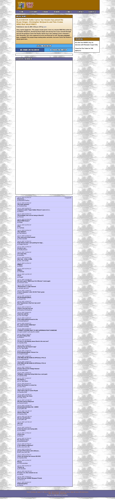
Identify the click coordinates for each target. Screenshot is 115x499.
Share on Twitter (59, 50)
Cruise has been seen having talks (27, 429)
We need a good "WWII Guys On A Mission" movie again (33, 281)
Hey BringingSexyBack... (24, 297)
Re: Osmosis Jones (23, 440)
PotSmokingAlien (22, 483)
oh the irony (20, 434)
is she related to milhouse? (25, 445)
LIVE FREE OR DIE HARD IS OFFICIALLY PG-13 (31, 357)
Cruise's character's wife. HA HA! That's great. (31, 292)
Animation (62, 492)
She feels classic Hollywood (25, 401)
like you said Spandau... (24, 418)
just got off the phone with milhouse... (28, 450)
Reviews (57, 12)
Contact (80, 12)
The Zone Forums (84, 492)
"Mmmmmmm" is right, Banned (26, 286)
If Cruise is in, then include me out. (27, 472)
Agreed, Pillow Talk (23, 412)
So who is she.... (22, 248)
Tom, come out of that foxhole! (26, 237)
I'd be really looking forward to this (27, 319)
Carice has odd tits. (23, 314)
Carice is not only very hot (25, 308)
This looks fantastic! (23, 204)
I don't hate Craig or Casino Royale (27, 390)
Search (91, 12)
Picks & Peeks (47, 492)
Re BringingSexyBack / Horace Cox (27, 352)
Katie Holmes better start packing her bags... (30, 242)
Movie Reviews (55, 492)
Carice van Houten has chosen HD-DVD (29, 456)
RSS (50, 493)
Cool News (33, 12)
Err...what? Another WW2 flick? (26, 325)
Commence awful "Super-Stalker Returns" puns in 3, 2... (33, 210)
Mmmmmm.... (21, 199)
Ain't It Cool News (30, 5)
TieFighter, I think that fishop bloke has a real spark (32, 374)
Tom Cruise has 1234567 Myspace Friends (29, 478)
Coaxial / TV (40, 492)
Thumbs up (20, 467)
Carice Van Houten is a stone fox (26, 385)
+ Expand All (67, 197)
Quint (26, 29)
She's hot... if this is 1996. (24, 259)
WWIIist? (20, 264)
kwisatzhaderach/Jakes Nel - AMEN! (27, 407)
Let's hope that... (22, 253)
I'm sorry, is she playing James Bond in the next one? (33, 341)
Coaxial (45, 12)
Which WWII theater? (23, 221)
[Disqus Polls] (44, 82)
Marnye (19, 461)
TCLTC (19, 275)
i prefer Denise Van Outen (24, 396)
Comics (68, 12)
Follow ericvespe (44, 46)
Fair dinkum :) (21, 379)
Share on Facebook (30, 50)
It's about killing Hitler (23, 336)
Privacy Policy (55, 493)
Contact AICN (63, 493)
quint (44, 27)
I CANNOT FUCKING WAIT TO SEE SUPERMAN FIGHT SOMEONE (37, 330)
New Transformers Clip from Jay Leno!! (28, 303)
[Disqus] (44, 126)
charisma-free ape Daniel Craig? (26, 346)
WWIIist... (20, 270)
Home (21, 12)
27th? (19, 226)
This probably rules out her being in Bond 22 (30, 215)
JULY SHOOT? (21, 231)
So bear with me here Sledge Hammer (28, 368)
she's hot (20, 423)
